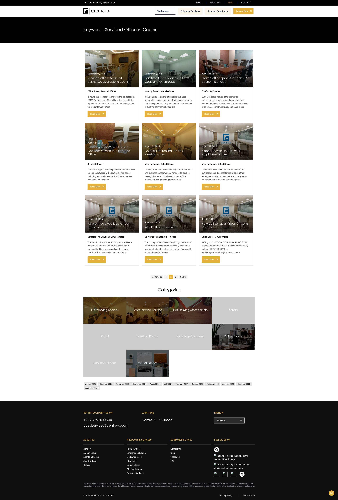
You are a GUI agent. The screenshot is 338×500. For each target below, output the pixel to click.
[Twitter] (216, 474)
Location (215, 2)
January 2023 (228, 384)
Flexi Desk (132, 461)
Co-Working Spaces (211, 91)
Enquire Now (242, 11)
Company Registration (217, 11)
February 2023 (213, 384)
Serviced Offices (108, 91)
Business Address (135, 473)
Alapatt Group (89, 453)
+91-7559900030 (95, 420)
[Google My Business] (216, 449)
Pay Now (221, 420)
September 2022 (92, 388)
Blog (230, 2)
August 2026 (90, 384)
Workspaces (163, 11)
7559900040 (109, 2)
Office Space (94, 91)
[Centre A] (96, 11)
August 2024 (155, 384)
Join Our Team (90, 461)
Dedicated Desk (134, 457)
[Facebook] (233, 466)
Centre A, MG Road (157, 420)
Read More (95, 114)
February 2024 (182, 384)
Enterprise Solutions (190, 11)
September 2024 (139, 384)
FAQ (172, 461)
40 (110, 420)
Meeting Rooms (152, 91)
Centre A (87, 449)
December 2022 (244, 384)
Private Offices (133, 449)
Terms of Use (248, 495)
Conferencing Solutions (99, 237)
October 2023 (197, 384)
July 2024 (168, 384)
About (199, 2)
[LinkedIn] (233, 457)
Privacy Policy (226, 495)
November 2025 (122, 384)
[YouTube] (233, 474)
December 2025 (106, 384)
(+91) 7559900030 (92, 2)
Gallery (86, 465)
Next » (183, 277)
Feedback (175, 457)
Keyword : (93, 29)
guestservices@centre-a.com (105, 425)
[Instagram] (225, 474)
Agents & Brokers (91, 457)
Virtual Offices (167, 91)
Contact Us (176, 449)
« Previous (157, 277)
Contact (246, 2)
